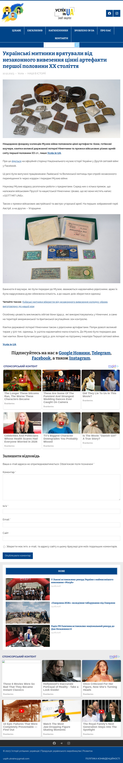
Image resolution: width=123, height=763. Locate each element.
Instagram (79, 358)
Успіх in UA (54, 153)
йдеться (16, 161)
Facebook (41, 358)
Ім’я (5, 505)
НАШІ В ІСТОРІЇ (36, 73)
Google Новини (74, 352)
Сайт (6, 532)
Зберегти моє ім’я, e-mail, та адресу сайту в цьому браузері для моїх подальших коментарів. (61, 546)
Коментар (9, 472)
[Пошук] (77, 45)
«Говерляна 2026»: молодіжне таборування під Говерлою (83, 603)
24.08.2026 (56, 586)
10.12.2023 (8, 73)
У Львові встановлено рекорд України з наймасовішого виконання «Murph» (82, 581)
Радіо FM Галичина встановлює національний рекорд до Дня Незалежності (82, 627)
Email (6, 519)
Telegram (101, 352)
